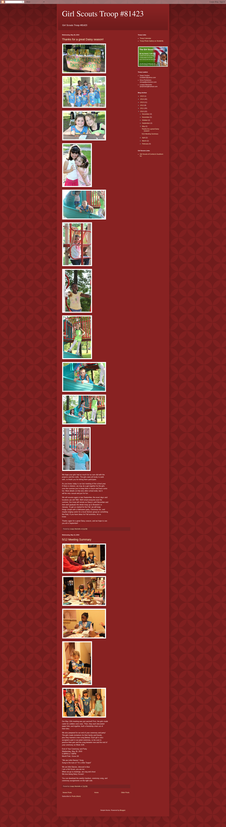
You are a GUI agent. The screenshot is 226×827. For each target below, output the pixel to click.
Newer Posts (67, 792)
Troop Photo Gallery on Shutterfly (151, 41)
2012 (142, 105)
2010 (142, 111)
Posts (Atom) (76, 796)
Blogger (122, 810)
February (145, 144)
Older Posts (125, 792)
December (146, 114)
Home (96, 792)
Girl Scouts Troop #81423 (103, 13)
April (144, 138)
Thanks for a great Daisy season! (83, 39)
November (146, 117)
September (146, 123)
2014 (142, 99)
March (144, 141)
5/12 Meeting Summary (76, 539)
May (143, 126)
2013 (142, 102)
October (145, 120)
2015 (142, 96)
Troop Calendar (145, 38)
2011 (142, 108)
